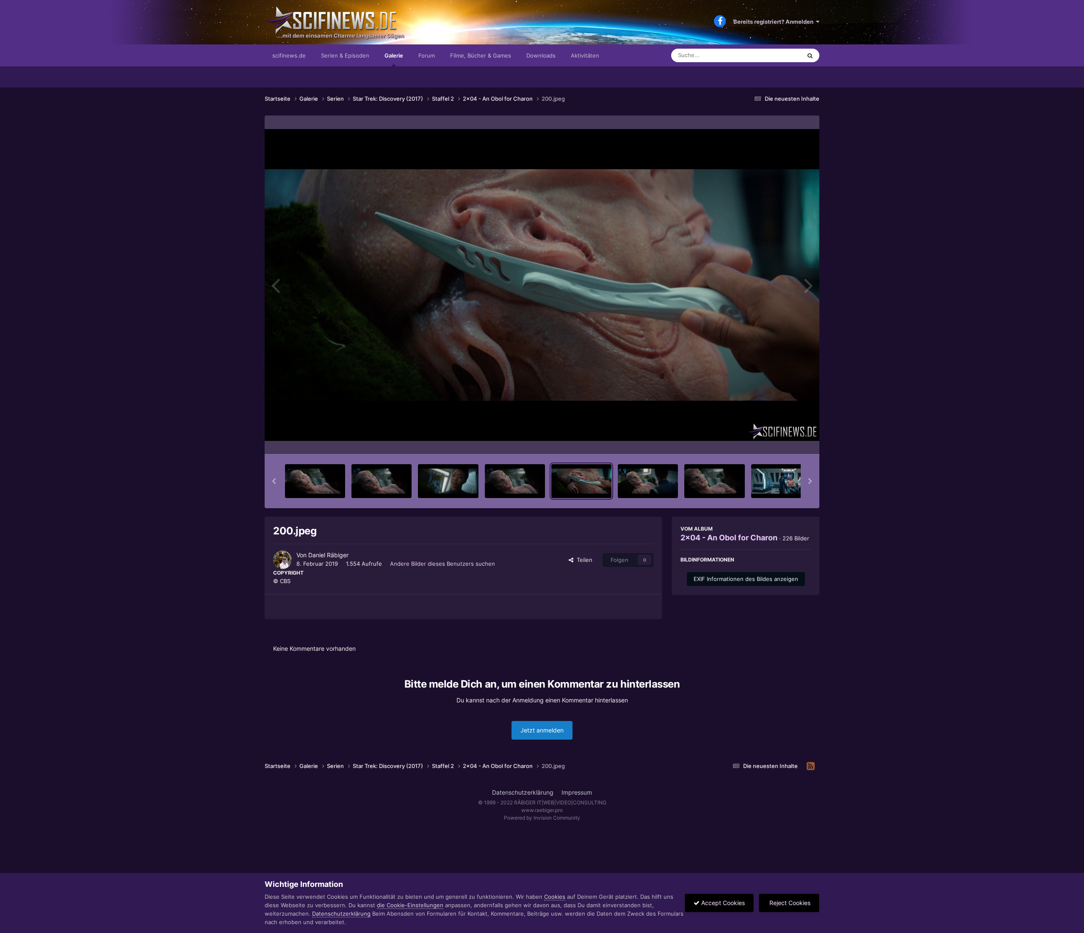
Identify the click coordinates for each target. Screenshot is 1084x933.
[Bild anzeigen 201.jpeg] (648, 481)
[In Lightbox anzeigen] (542, 285)
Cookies (554, 896)
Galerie (393, 55)
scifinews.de (289, 55)
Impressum (576, 792)
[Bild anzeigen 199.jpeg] (515, 481)
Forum (426, 55)
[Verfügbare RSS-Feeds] (810, 766)
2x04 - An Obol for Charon (728, 537)
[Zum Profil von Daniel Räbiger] (282, 559)
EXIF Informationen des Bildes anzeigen (746, 578)
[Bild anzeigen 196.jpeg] (315, 481)
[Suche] (810, 55)
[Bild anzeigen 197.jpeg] (381, 481)
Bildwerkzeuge (780, 438)
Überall (780, 55)
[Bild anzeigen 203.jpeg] (781, 481)
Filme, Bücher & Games (480, 55)
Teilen (582, 559)
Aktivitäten (585, 55)
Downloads (541, 55)
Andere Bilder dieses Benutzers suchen (442, 563)
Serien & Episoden (345, 55)
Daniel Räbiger (328, 555)
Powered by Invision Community (542, 818)
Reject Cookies (789, 902)
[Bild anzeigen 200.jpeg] (581, 481)
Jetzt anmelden (542, 730)
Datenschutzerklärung (522, 792)
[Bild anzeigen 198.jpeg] (448, 481)
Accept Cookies (722, 902)
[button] (274, 481)
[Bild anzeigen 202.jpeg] (714, 481)
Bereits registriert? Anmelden (774, 21)
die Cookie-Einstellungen (410, 905)
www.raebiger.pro (542, 810)
